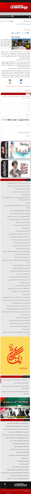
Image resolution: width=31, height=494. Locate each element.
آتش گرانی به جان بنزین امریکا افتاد (22, 231)
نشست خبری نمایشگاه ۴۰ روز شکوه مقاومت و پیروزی (18, 280)
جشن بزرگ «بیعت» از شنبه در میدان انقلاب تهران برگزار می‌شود (16, 429)
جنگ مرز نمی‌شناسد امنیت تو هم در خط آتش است (18, 455)
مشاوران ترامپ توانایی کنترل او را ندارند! (21, 242)
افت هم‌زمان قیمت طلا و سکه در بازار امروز (21, 245)
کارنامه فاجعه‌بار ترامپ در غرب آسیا (22, 274)
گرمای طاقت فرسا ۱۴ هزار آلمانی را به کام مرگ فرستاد (19, 320)
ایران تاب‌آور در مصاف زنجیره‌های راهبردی (21, 268)
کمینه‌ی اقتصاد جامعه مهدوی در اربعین (20, 383)
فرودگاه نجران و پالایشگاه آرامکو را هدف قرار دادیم (19, 271)
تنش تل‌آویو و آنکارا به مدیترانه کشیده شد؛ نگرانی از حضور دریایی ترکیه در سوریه (16, 261)
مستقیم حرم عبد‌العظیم (25, 282)
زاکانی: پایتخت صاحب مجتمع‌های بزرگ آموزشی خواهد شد (17, 426)
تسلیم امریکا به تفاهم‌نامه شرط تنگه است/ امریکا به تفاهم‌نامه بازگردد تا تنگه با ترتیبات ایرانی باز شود (16, 199)
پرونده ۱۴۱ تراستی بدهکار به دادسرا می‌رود (21, 225)
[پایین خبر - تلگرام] (20, 83)
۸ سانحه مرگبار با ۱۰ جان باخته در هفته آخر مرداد (19, 475)
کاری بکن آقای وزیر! (25, 194)
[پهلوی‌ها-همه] (15, 413)
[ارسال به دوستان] (15, 33)
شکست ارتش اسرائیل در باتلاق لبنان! (22, 254)
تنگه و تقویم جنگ (25, 228)
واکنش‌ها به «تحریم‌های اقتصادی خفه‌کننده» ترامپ (19, 210)
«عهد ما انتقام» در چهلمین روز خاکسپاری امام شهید (19, 237)
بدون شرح (27, 202)
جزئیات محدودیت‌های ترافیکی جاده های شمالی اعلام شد (17, 470)
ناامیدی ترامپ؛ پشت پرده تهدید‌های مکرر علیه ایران (19, 219)
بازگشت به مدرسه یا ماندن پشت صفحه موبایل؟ (19, 449)
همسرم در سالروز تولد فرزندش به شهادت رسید (20, 192)
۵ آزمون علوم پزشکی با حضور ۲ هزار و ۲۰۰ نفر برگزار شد (17, 478)
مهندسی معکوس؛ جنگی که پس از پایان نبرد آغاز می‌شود (18, 288)
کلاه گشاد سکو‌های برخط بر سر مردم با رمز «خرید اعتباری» (18, 216)
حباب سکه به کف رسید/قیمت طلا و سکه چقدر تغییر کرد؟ (18, 183)
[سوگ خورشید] (15, 168)
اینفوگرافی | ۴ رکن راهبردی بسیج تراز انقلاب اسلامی (19, 213)
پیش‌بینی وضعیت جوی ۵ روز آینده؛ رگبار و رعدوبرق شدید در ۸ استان (15, 435)
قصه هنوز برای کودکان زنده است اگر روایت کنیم (19, 326)
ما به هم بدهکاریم (24, 458)
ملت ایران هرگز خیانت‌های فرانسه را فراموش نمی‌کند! (19, 234)
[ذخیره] (17, 33)
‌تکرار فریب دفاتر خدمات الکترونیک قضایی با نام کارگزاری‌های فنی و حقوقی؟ (17, 207)
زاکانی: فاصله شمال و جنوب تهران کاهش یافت (20, 291)
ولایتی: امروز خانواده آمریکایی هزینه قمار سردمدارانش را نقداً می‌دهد (16, 300)
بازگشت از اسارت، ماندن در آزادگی (22, 222)
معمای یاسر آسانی (25, 329)
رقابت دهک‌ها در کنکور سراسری (22, 452)
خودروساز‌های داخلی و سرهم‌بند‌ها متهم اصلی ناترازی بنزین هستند (15, 380)
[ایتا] (10, 83)
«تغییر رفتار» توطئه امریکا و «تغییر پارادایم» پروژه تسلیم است (17, 309)
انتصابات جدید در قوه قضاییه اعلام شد (22, 189)
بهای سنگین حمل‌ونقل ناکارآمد (22, 461)
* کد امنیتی (27, 114)
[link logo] (14, 6)
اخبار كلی (25, 30)
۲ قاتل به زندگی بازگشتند (23, 464)
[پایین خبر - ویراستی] (20, 80)
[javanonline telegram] (28, 33)
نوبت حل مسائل (26, 294)
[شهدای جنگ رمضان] (15, 149)
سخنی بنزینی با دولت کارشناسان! (23, 248)
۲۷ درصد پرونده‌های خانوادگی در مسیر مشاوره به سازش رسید (16, 438)
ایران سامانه (3, 493)
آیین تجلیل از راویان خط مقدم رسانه (22, 285)
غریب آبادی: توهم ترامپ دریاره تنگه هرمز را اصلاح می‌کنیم (18, 306)
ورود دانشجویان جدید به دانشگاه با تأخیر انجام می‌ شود (17, 423)
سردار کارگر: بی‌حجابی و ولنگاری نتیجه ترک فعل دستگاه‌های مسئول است (15, 312)
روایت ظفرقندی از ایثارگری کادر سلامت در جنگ (19, 440)
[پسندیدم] (30, 32)
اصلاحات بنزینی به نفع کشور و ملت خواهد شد (20, 240)
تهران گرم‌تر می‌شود (15, 37)
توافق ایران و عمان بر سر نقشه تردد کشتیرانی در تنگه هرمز (18, 186)
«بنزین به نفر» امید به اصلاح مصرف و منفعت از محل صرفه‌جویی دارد (16, 297)
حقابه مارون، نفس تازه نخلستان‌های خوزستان (20, 303)
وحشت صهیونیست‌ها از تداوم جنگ (22, 317)
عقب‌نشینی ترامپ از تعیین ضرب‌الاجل (22, 257)
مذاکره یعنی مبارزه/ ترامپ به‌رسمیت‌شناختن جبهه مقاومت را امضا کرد (16, 251)
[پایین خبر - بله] (10, 80)
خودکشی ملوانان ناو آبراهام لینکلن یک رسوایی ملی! (19, 277)
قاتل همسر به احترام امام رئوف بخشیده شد (21, 265)
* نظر (28, 124)
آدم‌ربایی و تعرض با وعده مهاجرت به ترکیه (20, 467)
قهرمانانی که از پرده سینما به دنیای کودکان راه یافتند (19, 323)
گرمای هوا (14, 86)
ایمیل (28, 108)
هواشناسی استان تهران (21, 86)
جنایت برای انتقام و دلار (24, 314)
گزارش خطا (26, 90)
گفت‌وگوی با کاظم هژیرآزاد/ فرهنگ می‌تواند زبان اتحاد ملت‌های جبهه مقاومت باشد (15, 393)
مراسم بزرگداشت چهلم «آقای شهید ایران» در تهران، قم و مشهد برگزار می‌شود (16, 333)
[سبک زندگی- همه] (15, 356)
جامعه (29, 30)
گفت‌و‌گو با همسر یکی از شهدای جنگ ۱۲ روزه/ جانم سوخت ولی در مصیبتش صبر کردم (16, 387)
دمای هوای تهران (9, 86)
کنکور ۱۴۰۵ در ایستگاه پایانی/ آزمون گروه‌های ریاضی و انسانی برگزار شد (14, 472)
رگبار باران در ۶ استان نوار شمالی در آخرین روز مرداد (18, 432)
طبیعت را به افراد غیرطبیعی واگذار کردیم (20, 443)
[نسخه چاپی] (12, 33)
